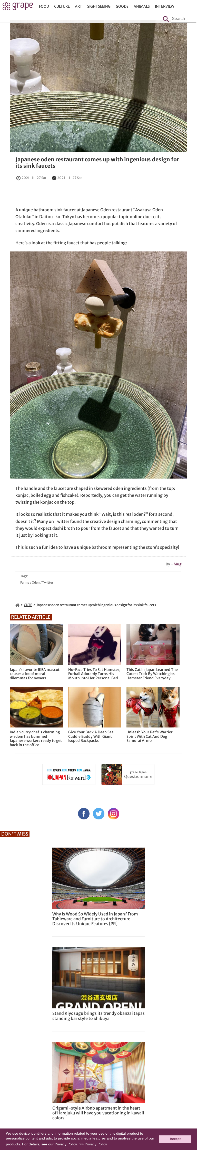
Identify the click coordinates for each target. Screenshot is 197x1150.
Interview (164, 6)
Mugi (178, 564)
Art (78, 6)
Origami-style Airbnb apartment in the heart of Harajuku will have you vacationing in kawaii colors (98, 1112)
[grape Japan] (17, 605)
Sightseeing (99, 6)
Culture (62, 6)
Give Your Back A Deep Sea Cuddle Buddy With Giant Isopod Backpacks (91, 736)
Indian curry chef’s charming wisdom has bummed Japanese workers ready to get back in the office (36, 738)
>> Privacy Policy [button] (93, 1144)
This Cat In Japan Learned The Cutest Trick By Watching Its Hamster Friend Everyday (152, 674)
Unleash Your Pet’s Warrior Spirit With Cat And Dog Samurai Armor (149, 736)
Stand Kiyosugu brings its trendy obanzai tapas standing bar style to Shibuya (98, 1016)
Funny (24, 582)
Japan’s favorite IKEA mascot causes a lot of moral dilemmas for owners (35, 674)
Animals (142, 6)
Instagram (113, 813)
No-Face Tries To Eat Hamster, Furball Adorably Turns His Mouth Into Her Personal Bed (94, 674)
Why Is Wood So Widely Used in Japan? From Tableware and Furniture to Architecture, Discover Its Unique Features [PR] (95, 918)
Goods (122, 6)
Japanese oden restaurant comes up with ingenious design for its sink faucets (97, 162)
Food (44, 6)
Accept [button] (175, 1139)
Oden (36, 582)
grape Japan (18, 7)
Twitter (47, 582)
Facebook (84, 813)
